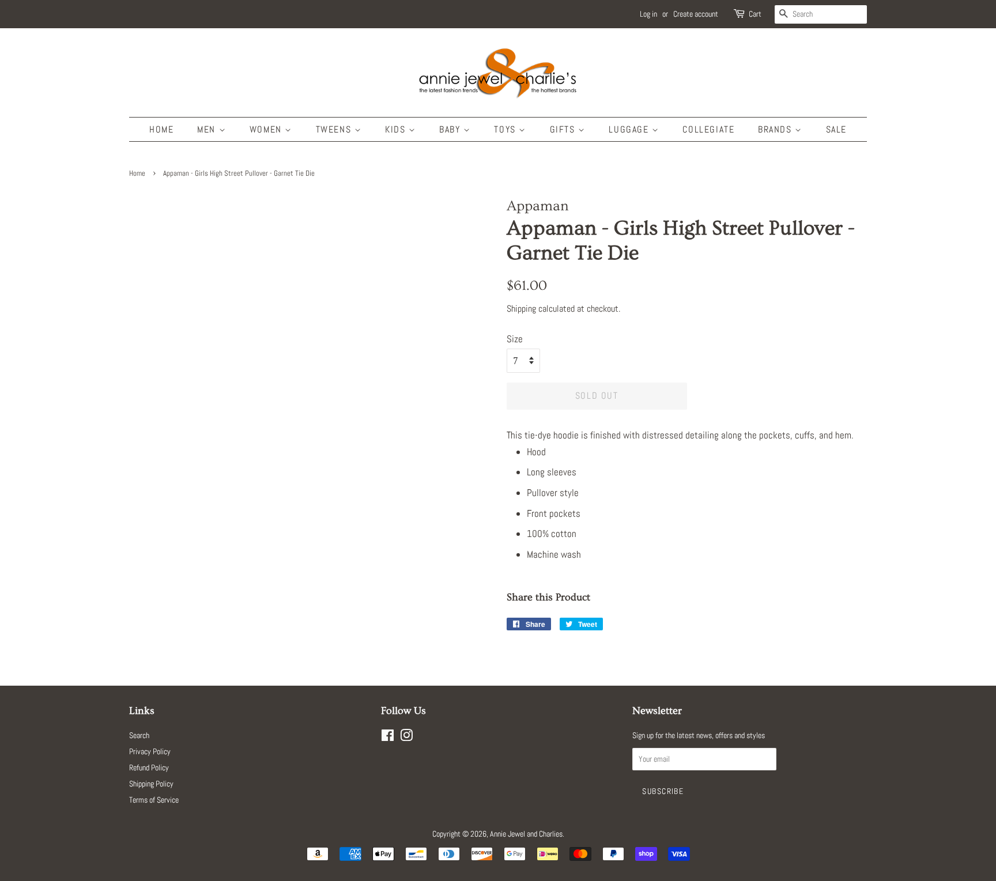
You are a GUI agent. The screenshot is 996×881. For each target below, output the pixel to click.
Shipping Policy (151, 783)
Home (161, 129)
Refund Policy (149, 767)
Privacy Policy (150, 751)
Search (139, 735)
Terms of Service (154, 800)
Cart (755, 14)
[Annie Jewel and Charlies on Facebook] (387, 737)
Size (515, 338)
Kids (397, 129)
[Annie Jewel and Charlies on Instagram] (406, 737)
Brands (776, 129)
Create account (695, 14)
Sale (836, 129)
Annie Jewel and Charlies (526, 834)
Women (267, 129)
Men (207, 129)
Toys (506, 129)
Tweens (335, 129)
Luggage (630, 129)
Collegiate (708, 129)
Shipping (521, 309)
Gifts (564, 129)
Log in (648, 14)
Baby (451, 129)
